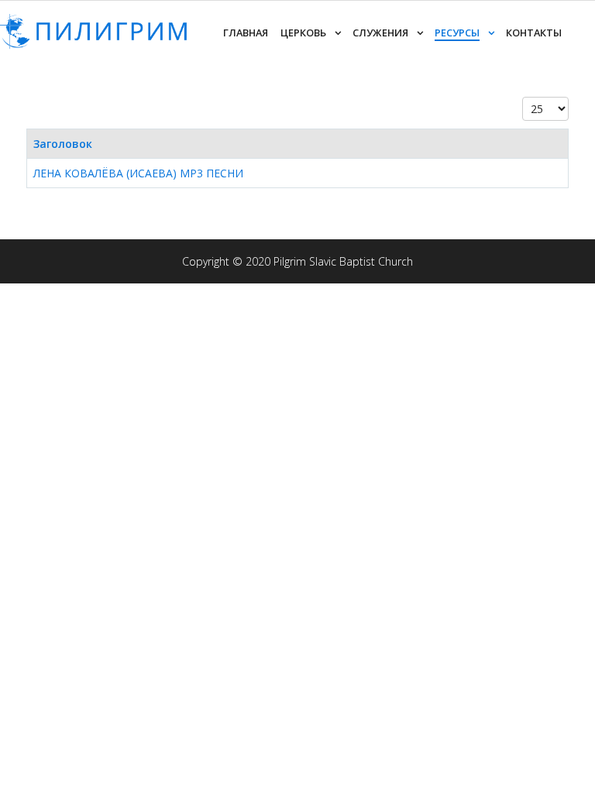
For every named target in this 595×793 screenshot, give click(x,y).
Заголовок (62, 143)
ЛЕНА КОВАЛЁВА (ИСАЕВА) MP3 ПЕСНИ (138, 173)
